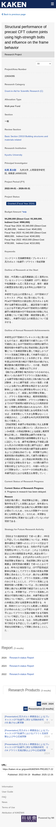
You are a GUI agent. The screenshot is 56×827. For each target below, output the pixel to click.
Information (7, 786)
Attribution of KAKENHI (13, 812)
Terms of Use (8, 807)
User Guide (7, 791)
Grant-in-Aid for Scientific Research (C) (24, 91)
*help (24, 212)
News (4, 802)
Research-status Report (21, 657)
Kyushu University (13, 155)
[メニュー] (52, 4)
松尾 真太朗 (10, 170)
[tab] (29, 690)
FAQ (4, 797)
